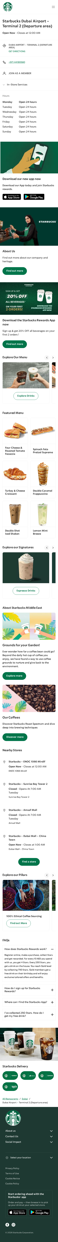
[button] (29, 85)
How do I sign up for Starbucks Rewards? (22, 990)
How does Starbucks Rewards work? (25, 949)
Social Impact (13, 1142)
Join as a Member (20, 73)
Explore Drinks (25, 396)
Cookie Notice (12, 1179)
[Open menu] (53, 6)
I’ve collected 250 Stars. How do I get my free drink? (24, 1014)
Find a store (29, 862)
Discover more (15, 737)
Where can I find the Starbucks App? (25, 1002)
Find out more (14, 271)
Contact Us (11, 1136)
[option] (27, 383)
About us (10, 1131)
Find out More (18, 923)
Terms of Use (12, 1173)
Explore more (14, 676)
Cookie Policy (12, 1184)
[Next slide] (53, 357)
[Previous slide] (46, 357)
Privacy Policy (12, 1168)
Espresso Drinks (26, 591)
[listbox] (29, 383)
